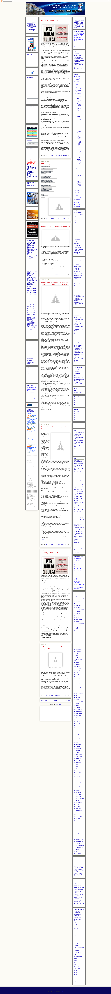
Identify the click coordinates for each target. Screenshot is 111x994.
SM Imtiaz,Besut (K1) (78, 453)
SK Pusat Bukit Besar (78, 839)
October (78, 88)
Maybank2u (29, 373)
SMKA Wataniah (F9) (78, 489)
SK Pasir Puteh (77, 729)
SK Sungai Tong (77, 826)
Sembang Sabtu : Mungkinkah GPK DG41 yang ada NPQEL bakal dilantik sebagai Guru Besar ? (55, 283)
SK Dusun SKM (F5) (78, 529)
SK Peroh (76, 653)
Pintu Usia (76, 983)
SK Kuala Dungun (77, 779)
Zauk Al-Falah (77, 976)
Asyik (75, 935)
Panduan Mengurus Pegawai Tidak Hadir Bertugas (78, 64)
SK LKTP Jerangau (78, 758)
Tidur (75, 962)
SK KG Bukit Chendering (79, 623)
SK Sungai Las (77, 615)
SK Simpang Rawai (78, 725)
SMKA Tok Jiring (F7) (78, 516)
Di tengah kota (77, 968)
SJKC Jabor (76, 814)
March (78, 192)
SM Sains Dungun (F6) (79, 527)
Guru (75, 978)
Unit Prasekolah (77, 313)
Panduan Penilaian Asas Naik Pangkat (79, 61)
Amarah (75, 960)
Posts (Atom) (58, 704)
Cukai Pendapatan (78, 230)
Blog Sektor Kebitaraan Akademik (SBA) (79, 380)
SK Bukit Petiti (77, 824)
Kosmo (28, 345)
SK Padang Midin (77, 734)
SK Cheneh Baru (77, 818)
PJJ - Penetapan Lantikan (77, 281)
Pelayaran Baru (77, 917)
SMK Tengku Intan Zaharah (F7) (78, 525)
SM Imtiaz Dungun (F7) (79, 519)
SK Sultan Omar (77, 630)
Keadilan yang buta (78, 930)
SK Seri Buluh (77, 607)
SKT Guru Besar (77, 55)
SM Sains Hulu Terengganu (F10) (78, 461)
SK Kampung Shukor (78, 816)
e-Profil (75, 222)
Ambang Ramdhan (78, 932)
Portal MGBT (77, 53)
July (78, 95)
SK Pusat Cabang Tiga (78, 841)
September (79, 90)
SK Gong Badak (77, 625)
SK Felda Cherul (77, 760)
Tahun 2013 (76, 398)
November (79, 85)
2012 (77, 200)
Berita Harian (29, 356)
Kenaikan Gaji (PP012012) (77, 269)
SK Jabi (75, 784)
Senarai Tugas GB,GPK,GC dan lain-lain (78, 68)
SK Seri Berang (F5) (78, 531)
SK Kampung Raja (78, 709)
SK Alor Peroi (77, 678)
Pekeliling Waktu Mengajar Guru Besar (78, 58)
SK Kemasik (76, 740)
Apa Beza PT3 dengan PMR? (49, 20)
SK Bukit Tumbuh (77, 837)
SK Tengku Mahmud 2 (78, 711)
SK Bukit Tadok (77, 707)
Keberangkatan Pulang (79, 922)
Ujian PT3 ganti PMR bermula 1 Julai (52, 553)
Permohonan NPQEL (78, 214)
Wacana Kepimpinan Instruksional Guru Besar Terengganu (79, 172)
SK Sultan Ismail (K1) (78, 452)
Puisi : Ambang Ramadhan (48, 164)
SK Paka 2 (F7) (77, 507)
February (78, 194)
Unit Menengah (77, 315)
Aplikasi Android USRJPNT (32, 30)
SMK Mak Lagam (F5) (78, 545)
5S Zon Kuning (77, 369)
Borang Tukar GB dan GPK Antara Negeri (78, 901)
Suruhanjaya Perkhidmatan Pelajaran (79, 352)
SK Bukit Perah (77, 676)
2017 (77, 76)
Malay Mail (29, 350)
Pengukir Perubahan (78, 939)
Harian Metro (29, 354)
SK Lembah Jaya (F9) (78, 473)
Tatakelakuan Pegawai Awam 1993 (78, 293)
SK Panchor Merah (78, 810)
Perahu (75, 936)
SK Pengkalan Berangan (79, 609)
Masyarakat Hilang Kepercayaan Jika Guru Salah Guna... (79, 152)
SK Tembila (76, 632)
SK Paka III (76, 766)
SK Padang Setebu (78, 723)
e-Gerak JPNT (77, 243)
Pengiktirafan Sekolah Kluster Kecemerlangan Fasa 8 (79, 111)
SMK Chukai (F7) (77, 514)
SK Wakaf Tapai (77, 768)
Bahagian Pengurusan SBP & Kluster (78, 349)
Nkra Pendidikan (77, 247)
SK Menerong (77, 786)
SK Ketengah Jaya (78, 802)
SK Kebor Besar (77, 674)
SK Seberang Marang (78, 682)
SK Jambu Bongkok (78, 713)
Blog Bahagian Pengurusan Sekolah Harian (78, 362)
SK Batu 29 (76, 804)
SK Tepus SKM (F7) (78, 505)
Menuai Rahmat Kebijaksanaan (77, 912)
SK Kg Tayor (76, 699)
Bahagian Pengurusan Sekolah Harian (78, 355)
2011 (77, 202)
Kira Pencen (76, 233)
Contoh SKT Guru (78, 885)
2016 (77, 78)
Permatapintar (77, 239)
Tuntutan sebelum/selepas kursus (79, 289)
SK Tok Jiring (77, 742)
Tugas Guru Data (77, 271)
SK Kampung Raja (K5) (79, 432)
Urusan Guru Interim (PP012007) (78, 264)
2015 (77, 79)
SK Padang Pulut (77, 670)
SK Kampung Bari (77, 738)
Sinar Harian (29, 352)
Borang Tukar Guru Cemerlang (78, 898)
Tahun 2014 (76, 411)
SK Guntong (76, 672)
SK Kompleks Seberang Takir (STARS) (79, 598)
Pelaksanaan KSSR (78, 273)
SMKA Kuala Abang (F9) (79, 484)
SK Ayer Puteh (77, 820)
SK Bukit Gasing (77, 687)
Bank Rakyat (29, 377)
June (78, 96)
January (78, 197)
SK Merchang (77, 746)
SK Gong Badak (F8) (78, 496)
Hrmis (75, 241)
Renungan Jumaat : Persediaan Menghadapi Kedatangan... (79, 128)
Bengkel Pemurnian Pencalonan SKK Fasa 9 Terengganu (79, 163)
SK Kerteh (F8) (77, 500)
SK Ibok (75, 603)
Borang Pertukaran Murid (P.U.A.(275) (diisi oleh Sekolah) (79, 870)
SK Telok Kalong (77, 715)
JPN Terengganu (77, 317)
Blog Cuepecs (77, 371)
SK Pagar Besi (77, 806)
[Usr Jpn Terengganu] (32, 73)
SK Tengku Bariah (78, 790)
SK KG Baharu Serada (78, 636)
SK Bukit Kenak (77, 689)
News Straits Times (30, 360)
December (79, 83)
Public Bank (29, 375)
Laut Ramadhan (77, 952)
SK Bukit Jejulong (77, 611)
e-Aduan (76, 220)
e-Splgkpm (76, 216)
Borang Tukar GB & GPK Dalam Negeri (79, 904)
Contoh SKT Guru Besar (79, 887)
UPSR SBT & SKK (78, 392)
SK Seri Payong (77, 782)
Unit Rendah (76, 311)
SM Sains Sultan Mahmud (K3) (77, 435)
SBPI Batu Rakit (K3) (78, 440)
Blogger (62, 991)
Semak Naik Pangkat (78, 226)
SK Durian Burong (78, 756)
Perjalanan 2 (76, 972)
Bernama (28, 343)
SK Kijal (75, 717)
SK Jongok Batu (77, 621)
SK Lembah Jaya (77, 796)
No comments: (64, 155)
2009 (77, 206)
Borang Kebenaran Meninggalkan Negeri (78, 867)
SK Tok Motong (77, 750)
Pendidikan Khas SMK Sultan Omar (78, 339)
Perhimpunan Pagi (78, 275)
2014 (77, 81)
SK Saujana (76, 770)
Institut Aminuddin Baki (78, 321)
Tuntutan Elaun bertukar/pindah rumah (79, 296)
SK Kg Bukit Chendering (79, 601)
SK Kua (75, 736)
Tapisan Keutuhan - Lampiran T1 (78, 860)
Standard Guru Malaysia (79, 237)
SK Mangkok (76, 703)
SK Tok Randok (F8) (78, 498)
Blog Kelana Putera (78, 373)
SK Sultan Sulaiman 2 (78, 843)
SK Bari (75, 695)
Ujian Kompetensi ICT (78, 218)
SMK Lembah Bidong (78, 463)
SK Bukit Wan (77, 643)
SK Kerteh (76, 719)
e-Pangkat (76, 224)
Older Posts (67, 700)
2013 (77, 199)
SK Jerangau (77, 634)
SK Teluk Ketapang (78, 649)
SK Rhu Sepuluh (77, 641)
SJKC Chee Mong (78, 666)
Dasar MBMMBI (77, 266)
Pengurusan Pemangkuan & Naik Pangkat (78, 299)
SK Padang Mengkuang (79, 845)
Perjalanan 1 (76, 974)
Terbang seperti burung (79, 956)
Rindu (75, 958)
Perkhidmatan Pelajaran (79, 319)
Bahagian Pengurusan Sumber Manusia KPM (78, 358)
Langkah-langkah (30, 185)
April (78, 190)
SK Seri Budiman (77, 792)
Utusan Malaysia (30, 358)
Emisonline (76, 235)
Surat (75, 964)
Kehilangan (76, 945)
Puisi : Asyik (79, 157)
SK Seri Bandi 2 (77, 772)
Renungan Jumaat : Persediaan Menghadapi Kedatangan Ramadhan (53, 428)
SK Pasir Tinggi (77, 657)
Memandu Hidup (77, 941)
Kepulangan (76, 924)
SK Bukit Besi (77, 721)
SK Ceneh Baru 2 (77, 808)
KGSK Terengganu (78, 212)
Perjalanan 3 (76, 970)
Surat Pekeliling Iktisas (78, 283)
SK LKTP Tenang (77, 651)
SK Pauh (76, 764)
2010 (77, 204)
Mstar (28, 347)
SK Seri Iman (77, 697)
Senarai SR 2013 (77, 425)
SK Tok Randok (77, 645)
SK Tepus (76, 685)
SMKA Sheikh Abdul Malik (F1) (78, 540)
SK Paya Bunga (77, 762)
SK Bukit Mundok (77, 752)
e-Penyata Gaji (77, 245)
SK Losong (76, 833)
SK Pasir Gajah (77, 774)
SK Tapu (76, 655)
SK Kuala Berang (77, 668)
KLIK (28, 157)
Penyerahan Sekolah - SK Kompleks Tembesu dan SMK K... (79, 182)
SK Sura (76, 788)
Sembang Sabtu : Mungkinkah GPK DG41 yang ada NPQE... (79, 120)
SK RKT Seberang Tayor (79, 798)
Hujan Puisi (76, 980)
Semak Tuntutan (77, 228)
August (78, 93)
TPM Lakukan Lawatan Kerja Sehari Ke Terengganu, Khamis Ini (52, 648)
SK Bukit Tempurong (78, 847)
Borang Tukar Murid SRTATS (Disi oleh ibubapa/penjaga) (78, 874)
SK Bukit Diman (77, 731)
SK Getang (76, 662)
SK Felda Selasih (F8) (78, 491)
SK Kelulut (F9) (77, 482)
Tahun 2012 (76, 400)
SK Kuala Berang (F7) (78, 509)
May (78, 188)
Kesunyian (76, 926)
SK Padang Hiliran (78, 727)
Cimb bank (29, 371)
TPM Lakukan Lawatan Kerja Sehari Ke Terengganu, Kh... (79, 144)
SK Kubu (76, 812)
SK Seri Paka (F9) (78, 477)
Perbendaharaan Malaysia (77, 324)
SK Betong (76, 849)
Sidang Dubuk (77, 928)
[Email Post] (68, 155)
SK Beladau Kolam (78, 754)
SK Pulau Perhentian (78, 693)
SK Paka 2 (76, 828)
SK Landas (76, 617)
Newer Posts (44, 700)
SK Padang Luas (77, 748)
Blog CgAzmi (76, 375)
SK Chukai (76, 835)
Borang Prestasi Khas (78, 889)
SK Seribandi (77, 664)
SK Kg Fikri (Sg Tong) (78, 701)
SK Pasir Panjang (77, 605)
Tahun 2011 (76, 402)
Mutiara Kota (76, 966)
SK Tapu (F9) (77, 475)
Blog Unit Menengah (78, 377)
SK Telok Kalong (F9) (78, 479)
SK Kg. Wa (76, 691)
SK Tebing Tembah (78, 619)
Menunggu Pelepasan (78, 943)
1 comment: (63, 419)
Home (55, 700)
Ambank (28, 369)
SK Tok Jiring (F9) (78, 471)
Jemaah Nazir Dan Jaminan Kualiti (78, 346)
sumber (42, 539)
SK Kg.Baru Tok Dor (78, 744)
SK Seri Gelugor (77, 647)
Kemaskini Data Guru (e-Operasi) (78, 250)
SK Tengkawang (77, 680)
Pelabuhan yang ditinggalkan (77, 915)
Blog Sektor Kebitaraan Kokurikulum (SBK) (79, 383)
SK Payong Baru (77, 794)
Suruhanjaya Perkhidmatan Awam (78, 343)
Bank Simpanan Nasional (30, 380)
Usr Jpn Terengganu (32, 71)
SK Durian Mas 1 (77, 613)
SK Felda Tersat (77, 800)
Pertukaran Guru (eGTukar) (77, 253)
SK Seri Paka (77, 831)
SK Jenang (76, 705)
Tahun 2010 (76, 404)
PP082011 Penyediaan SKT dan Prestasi (79, 260)
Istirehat (76, 954)
